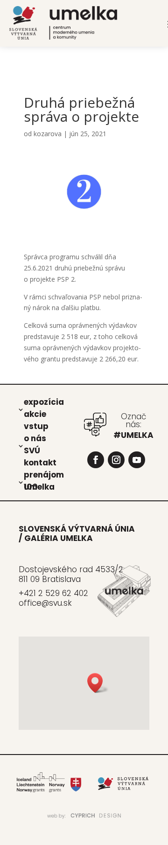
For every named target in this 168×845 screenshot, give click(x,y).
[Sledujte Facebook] (95, 459)
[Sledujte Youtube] (136, 459)
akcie (35, 413)
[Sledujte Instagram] (116, 459)
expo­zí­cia (44, 401)
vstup (36, 426)
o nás (35, 438)
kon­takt (40, 462)
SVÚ (32, 450)
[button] (98, 683)
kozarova (48, 133)
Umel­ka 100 (39, 486)
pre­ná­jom (44, 474)
